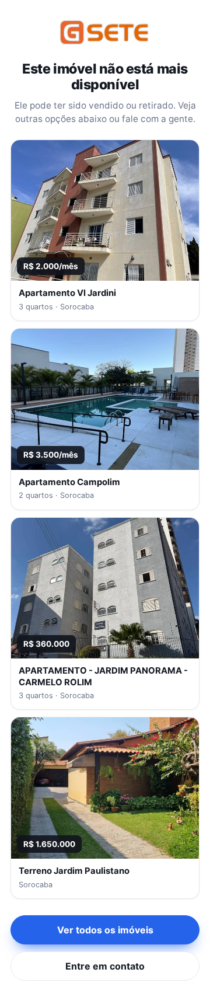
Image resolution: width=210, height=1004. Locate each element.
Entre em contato (105, 966)
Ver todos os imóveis (105, 930)
